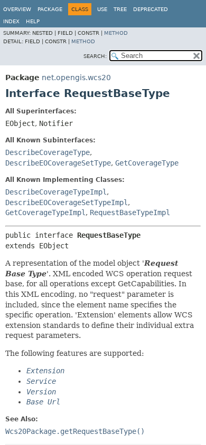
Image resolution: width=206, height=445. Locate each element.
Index (11, 21)
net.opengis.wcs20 (76, 77)
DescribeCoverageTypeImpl (56, 192)
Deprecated (150, 9)
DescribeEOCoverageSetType (58, 163)
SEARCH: (95, 56)
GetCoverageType (147, 163)
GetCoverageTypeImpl (45, 212)
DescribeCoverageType (47, 152)
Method (116, 33)
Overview (17, 9)
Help (33, 21)
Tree (120, 9)
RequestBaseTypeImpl (130, 212)
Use (102, 9)
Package (50, 9)
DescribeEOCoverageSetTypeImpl (66, 202)
